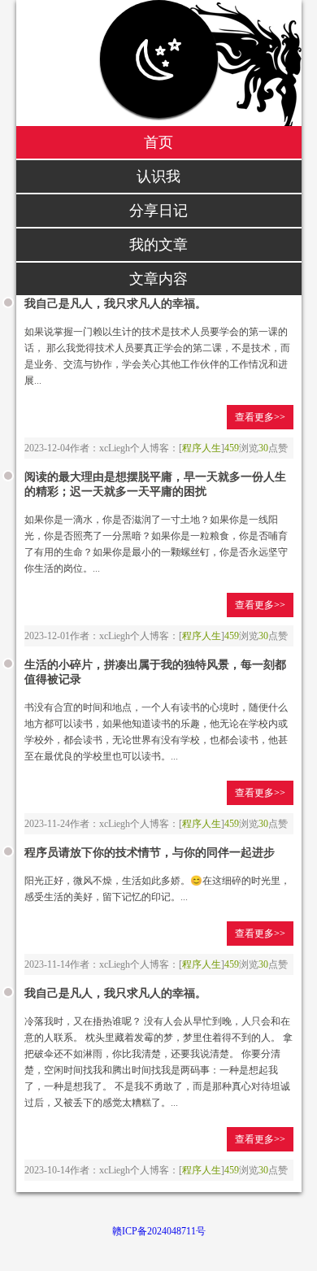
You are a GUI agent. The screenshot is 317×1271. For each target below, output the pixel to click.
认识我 (158, 176)
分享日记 (158, 210)
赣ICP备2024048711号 (159, 1231)
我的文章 (158, 245)
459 (231, 448)
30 (263, 448)
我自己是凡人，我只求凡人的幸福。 (115, 304)
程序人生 (201, 448)
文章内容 (158, 279)
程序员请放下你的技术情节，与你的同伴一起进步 (149, 853)
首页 (158, 142)
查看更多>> (260, 417)
